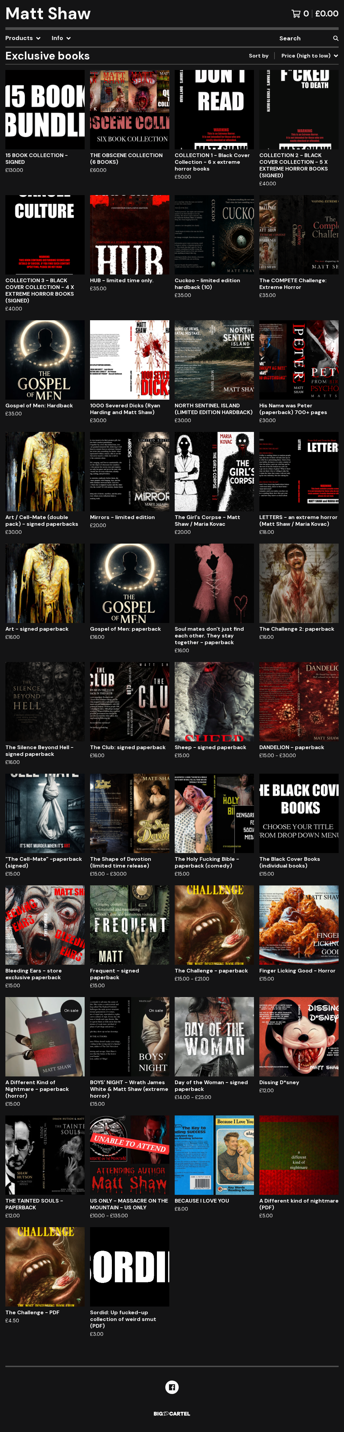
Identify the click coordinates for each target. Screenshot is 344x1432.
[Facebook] (172, 1387)
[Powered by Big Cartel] (172, 1414)
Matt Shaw (48, 13)
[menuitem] (23, 38)
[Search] (336, 38)
